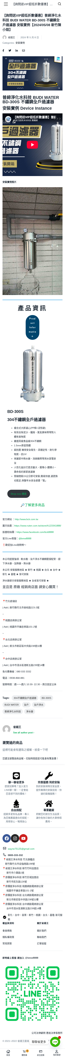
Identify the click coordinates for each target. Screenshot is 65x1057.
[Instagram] (15, 838)
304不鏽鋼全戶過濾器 (25, 698)
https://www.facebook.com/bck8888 (35, 532)
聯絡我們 (41, 937)
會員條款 (7, 930)
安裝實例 (20, 42)
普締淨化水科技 (12, 711)
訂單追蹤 (41, 943)
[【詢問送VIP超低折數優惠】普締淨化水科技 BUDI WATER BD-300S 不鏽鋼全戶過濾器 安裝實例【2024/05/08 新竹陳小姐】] (3, 50)
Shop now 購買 (18, 493)
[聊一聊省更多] (16, 776)
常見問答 (7, 943)
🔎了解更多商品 (32, 505)
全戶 (26, 704)
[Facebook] (6, 838)
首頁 (8, 1055)
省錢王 (11, 37)
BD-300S (46, 698)
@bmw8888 (25, 538)
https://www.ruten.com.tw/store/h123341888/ (37, 525)
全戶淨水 (38, 704)
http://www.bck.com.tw (26, 519)
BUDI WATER (11, 704)
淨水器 (29, 711)
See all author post (23, 732)
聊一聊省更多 (16, 782)
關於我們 (41, 930)
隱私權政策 (8, 937)
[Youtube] (23, 838)
